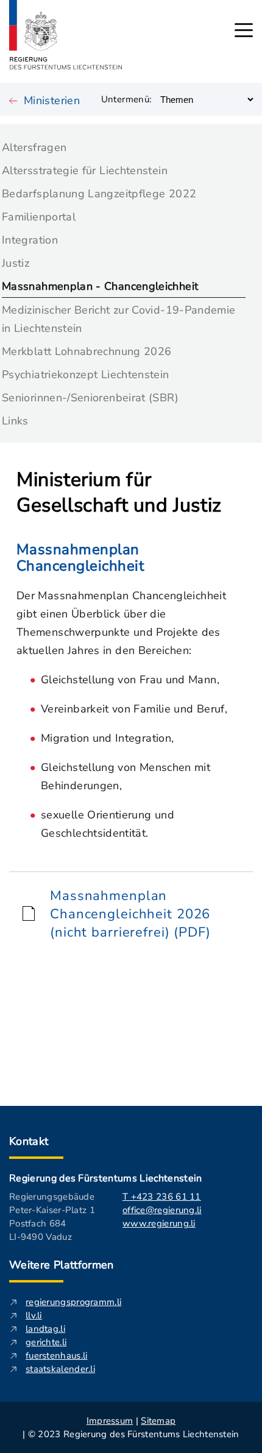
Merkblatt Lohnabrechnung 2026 (86, 351)
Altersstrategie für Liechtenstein (85, 170)
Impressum (110, 1421)
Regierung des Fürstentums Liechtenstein (105, 1178)
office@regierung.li (162, 1210)
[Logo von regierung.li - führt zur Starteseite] (65, 34)
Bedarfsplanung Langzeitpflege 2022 (99, 193)
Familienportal (39, 216)
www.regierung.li (159, 1223)
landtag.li (45, 1329)
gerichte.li (46, 1342)
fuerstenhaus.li (57, 1355)
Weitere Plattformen (61, 1265)
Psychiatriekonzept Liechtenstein (85, 374)
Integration (30, 240)
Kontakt (29, 1141)
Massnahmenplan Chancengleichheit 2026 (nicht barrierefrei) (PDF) (130, 914)
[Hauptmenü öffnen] (244, 30)
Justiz (15, 263)
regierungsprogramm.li (73, 1302)
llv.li (34, 1315)
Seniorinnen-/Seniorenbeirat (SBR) (90, 397)
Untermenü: (126, 99)
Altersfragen (34, 147)
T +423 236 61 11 (161, 1197)
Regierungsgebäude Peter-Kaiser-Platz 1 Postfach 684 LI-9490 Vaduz (52, 1217)
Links (15, 420)
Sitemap (158, 1421)
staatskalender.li (60, 1369)
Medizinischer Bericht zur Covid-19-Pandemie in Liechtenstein (118, 319)
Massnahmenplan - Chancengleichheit (100, 286)
